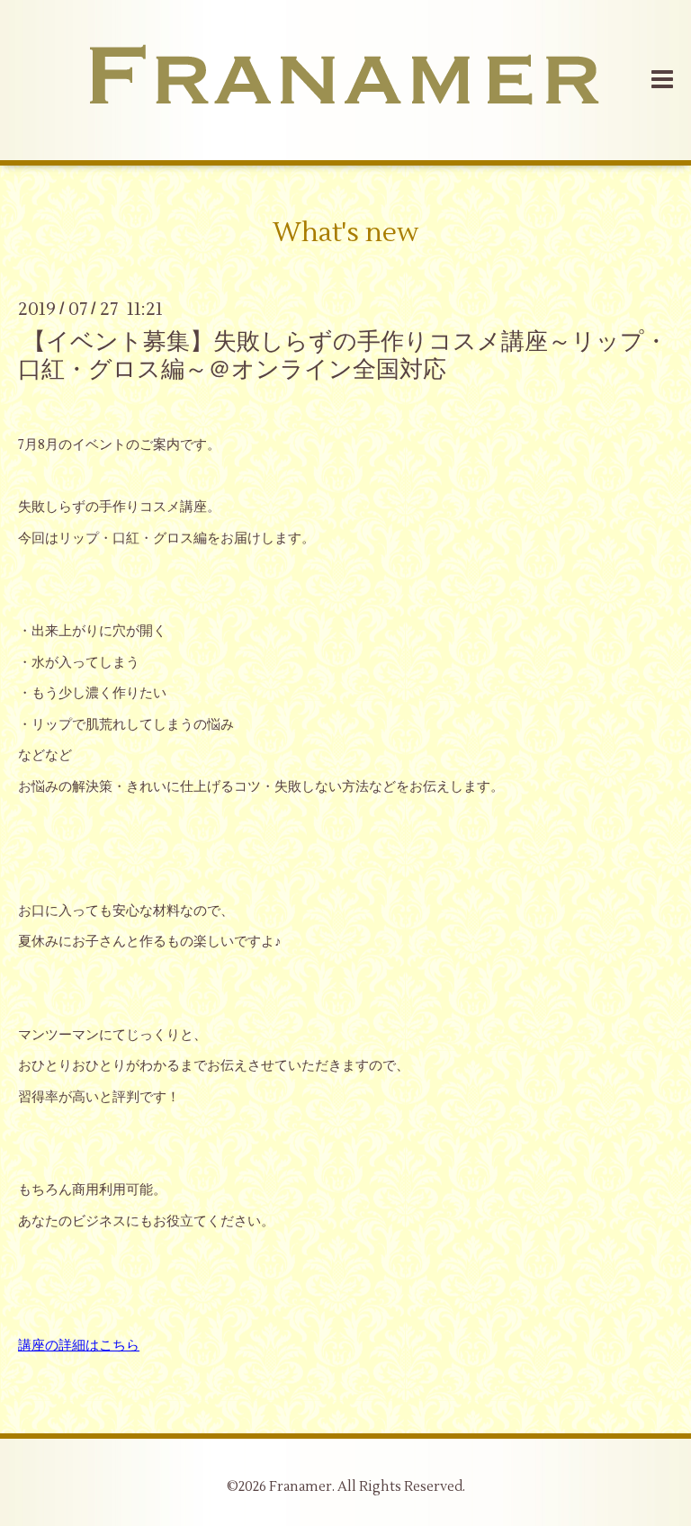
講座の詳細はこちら (78, 1345)
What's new (345, 232)
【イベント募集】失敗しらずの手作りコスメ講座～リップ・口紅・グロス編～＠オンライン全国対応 (343, 355)
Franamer (300, 1486)
